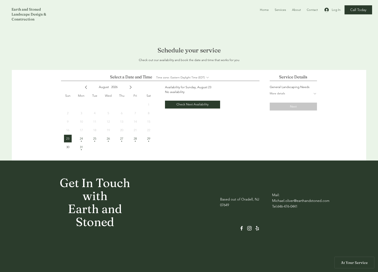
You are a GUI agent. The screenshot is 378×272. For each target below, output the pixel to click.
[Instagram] (249, 228)
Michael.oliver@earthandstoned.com (300, 201)
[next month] (130, 87)
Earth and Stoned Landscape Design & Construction (29, 14)
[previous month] (86, 87)
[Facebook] (242, 228)
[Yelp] (257, 228)
